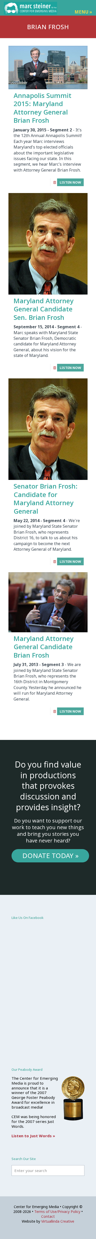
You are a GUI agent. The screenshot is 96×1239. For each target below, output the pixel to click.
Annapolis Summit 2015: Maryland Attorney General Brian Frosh (42, 108)
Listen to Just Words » (33, 1135)
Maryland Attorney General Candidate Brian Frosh (43, 647)
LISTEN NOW (70, 182)
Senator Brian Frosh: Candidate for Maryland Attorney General (46, 498)
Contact (48, 1216)
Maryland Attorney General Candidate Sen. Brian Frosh (43, 309)
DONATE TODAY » (50, 855)
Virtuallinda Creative (57, 1221)
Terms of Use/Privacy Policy (57, 1211)
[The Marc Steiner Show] (30, 7)
